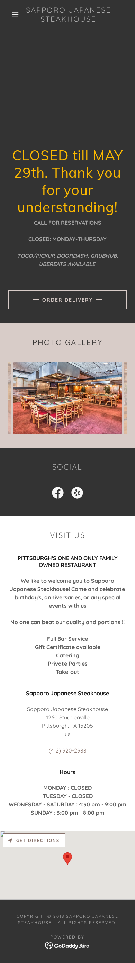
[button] (15, 14)
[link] (68, 15)
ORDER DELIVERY (67, 300)
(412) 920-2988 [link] (68, 750)
